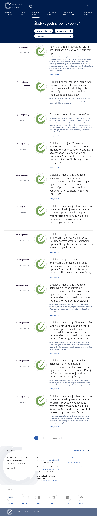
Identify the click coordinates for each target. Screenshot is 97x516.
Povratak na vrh (79, 451)
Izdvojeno (78, 6)
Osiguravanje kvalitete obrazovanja (70, 13)
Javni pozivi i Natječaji (88, 13)
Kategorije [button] (40, 36)
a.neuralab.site (44, 512)
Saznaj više (53, 74)
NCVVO (26, 512)
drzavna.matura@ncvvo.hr (51, 460)
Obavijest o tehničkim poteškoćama (70, 114)
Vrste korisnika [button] (42, 31)
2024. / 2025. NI (25, 53)
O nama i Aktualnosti (8, 13)
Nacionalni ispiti (36, 13)
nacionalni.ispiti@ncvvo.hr (51, 469)
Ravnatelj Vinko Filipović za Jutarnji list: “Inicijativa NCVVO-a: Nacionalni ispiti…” (70, 50)
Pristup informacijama (74, 462)
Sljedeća (54, 438)
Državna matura (22, 13)
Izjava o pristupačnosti (74, 467)
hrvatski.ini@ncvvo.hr (49, 481)
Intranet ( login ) (35, 512)
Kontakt (85, 6)
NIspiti (72, 6)
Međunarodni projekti (51, 13)
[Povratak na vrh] (88, 451)
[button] (91, 6)
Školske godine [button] (62, 31)
